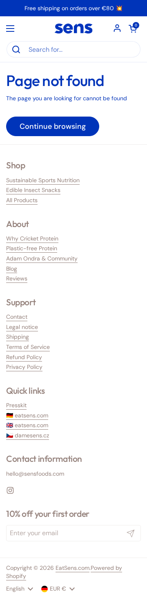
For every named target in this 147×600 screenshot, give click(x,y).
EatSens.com (72, 567)
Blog (11, 268)
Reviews (16, 278)
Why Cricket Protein (32, 238)
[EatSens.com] (73, 28)
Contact (16, 316)
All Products (22, 200)
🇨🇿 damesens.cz (27, 435)
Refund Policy (24, 357)
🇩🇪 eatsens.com (27, 415)
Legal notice (22, 327)
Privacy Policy (24, 367)
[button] (133, 28)
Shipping (17, 336)
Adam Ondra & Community (42, 258)
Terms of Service (28, 347)
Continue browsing (53, 126)
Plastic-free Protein (31, 248)
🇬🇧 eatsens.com (27, 425)
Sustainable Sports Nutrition (43, 180)
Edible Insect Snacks (33, 190)
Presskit (16, 405)
